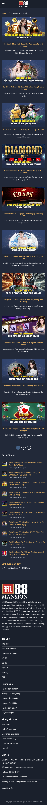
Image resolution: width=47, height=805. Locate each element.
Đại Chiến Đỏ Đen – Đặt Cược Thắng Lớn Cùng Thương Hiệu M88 (23, 88)
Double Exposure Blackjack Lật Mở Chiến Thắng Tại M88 (23, 258)
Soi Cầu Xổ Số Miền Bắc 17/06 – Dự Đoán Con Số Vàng (27, 493)
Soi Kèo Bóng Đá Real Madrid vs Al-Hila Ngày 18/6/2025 (26, 464)
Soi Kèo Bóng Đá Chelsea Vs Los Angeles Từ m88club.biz (27, 513)
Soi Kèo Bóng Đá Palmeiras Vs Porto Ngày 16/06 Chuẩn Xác (27, 543)
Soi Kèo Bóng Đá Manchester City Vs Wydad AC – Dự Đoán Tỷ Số (24, 473)
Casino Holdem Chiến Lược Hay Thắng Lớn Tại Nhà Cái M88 (23, 45)
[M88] (23, 4)
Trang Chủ (6, 13)
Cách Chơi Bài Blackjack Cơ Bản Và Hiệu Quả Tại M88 (23, 130)
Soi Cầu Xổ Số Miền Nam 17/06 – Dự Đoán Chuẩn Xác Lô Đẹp (27, 483)
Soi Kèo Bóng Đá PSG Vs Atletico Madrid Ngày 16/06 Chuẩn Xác (26, 553)
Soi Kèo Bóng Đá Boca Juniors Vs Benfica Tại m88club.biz (26, 503)
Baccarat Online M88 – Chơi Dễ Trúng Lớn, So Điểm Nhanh (23, 344)
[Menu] (3, 4)
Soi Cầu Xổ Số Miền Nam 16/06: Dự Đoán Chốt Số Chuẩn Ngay (26, 523)
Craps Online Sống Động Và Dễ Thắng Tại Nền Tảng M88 (23, 215)
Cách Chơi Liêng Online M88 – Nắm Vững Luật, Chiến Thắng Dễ (23, 430)
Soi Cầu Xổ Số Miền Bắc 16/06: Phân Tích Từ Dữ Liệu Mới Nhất (26, 533)
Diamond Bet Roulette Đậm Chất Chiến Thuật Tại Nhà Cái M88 (23, 172)
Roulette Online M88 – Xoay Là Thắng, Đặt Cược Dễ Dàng (23, 387)
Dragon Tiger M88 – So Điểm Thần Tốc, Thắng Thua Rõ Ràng (23, 301)
